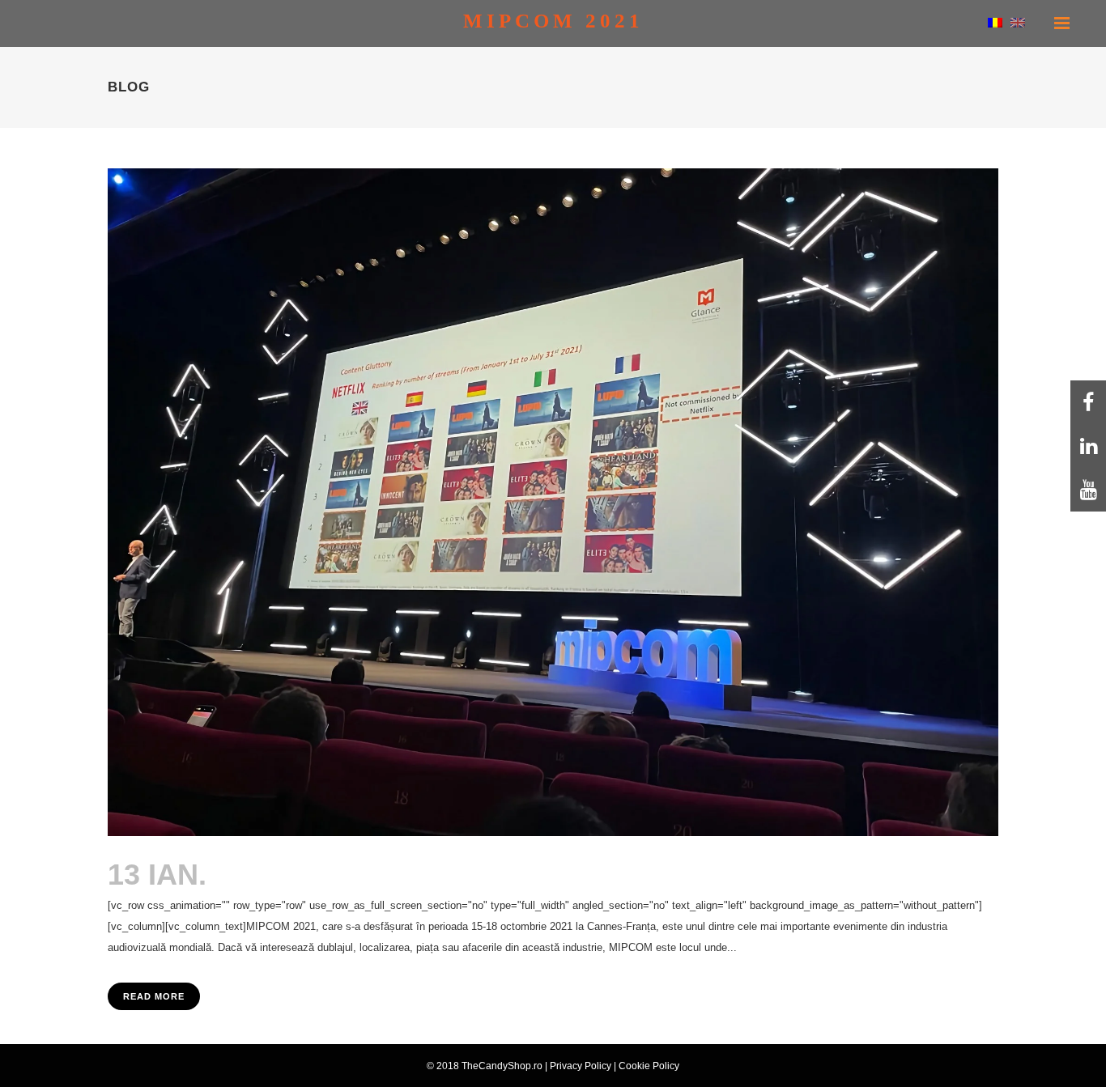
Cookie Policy (649, 1066)
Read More (154, 996)
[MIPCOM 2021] (553, 502)
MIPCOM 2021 (311, 874)
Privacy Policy (580, 1066)
